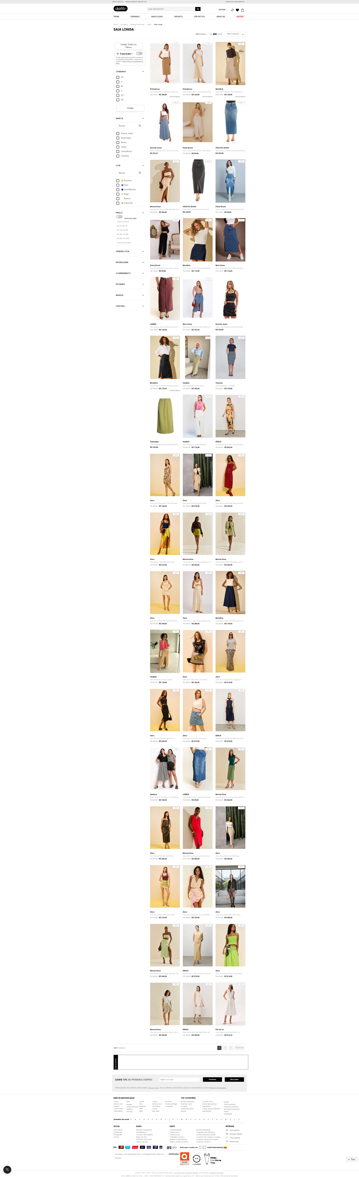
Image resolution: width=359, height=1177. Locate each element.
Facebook (118, 1132)
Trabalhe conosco (177, 1137)
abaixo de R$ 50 (123, 222)
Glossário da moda (144, 1139)
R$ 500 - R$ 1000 (123, 238)
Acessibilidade (176, 1130)
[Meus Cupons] (233, 10)
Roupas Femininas (137, 24)
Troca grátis (235, 1138)
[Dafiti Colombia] (225, 1147)
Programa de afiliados (205, 1132)
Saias (149, 24)
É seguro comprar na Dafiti (207, 1139)
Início (116, 24)
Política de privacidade (205, 1135)
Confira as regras (216, 1173)
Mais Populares (233, 34)
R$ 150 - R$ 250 (122, 230)
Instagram (118, 1135)
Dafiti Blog (118, 1130)
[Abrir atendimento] (7, 1170)
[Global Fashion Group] (172, 1147)
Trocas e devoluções (144, 1135)
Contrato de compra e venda (208, 1137)
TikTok (116, 1137)
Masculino (234, 1079)
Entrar (222, 10)
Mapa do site (141, 1137)
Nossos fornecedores (178, 1139)
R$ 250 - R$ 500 (122, 234)
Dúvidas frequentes (144, 1130)
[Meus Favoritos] (238, 10)
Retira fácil (234, 1141)
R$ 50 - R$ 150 (122, 226)
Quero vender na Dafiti (179, 1142)
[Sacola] (243, 10)
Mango (129, 1104)
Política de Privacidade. (217, 1088)
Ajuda (226, 1102)
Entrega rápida (236, 1134)
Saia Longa (158, 24)
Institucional (175, 1135)
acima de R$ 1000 (123, 243)
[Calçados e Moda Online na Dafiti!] (121, 8)
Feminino (124, 24)
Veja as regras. (153, 1088)
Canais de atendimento (235, 2)
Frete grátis (235, 1130)
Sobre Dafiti (174, 1132)
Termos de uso (142, 1142)
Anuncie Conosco (203, 1142)
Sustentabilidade (203, 1130)
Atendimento (141, 1132)
